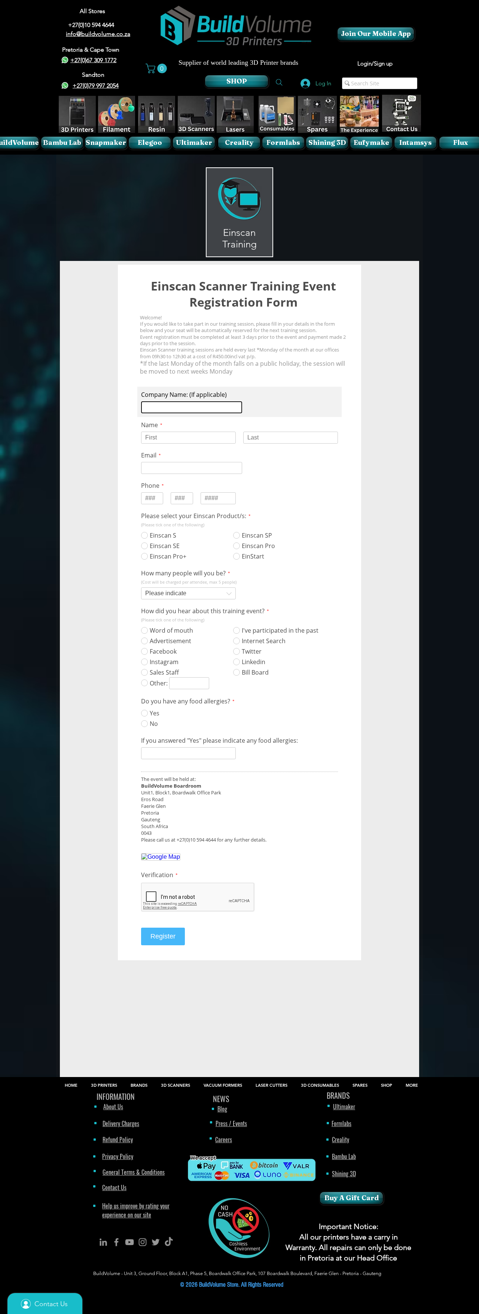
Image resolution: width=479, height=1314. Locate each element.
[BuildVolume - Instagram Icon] (142, 1242)
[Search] (279, 82)
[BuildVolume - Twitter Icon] (155, 1242)
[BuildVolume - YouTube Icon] (129, 1242)
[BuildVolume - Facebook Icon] (116, 1242)
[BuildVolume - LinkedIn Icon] (103, 1242)
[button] (157, 68)
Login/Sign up (375, 63)
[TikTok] (169, 1242)
